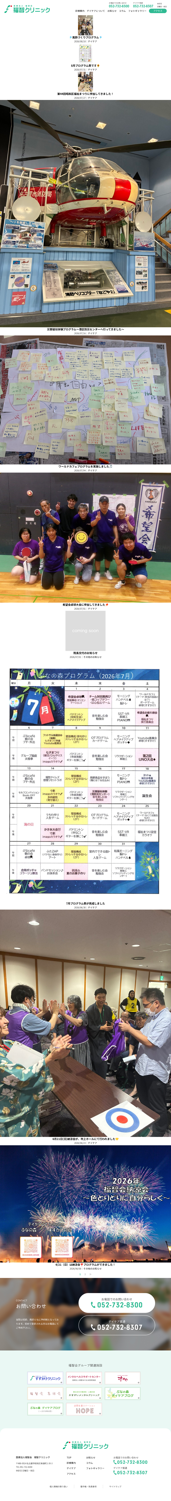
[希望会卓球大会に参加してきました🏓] (85, 600)
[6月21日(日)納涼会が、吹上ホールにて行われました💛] (85, 1134)
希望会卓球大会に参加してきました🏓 (85, 605)
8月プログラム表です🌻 (85, 65)
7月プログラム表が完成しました (85, 903)
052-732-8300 (119, 6)
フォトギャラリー (137, 10)
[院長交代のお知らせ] (85, 648)
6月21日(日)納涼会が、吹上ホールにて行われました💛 (86, 1139)
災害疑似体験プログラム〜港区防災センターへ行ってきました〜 (85, 329)
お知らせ (111, 10)
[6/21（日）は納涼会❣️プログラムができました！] (85, 1260)
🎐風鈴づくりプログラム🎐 (85, 37)
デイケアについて (96, 10)
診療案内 (79, 10)
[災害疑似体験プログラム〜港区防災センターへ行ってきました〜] (85, 325)
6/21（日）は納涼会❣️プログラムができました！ (85, 1264)
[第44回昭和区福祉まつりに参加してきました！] (85, 89)
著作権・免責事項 (88, 1486)
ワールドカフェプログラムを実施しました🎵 (85, 466)
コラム (122, 10)
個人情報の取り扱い (59, 1486)
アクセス (157, 10)
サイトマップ (115, 1486)
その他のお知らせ (92, 657)
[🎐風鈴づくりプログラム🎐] (85, 33)
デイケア (92, 41)
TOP (69, 1457)
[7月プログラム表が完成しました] (85, 899)
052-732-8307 (143, 6)
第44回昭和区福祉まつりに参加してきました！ (85, 94)
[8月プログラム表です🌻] (85, 61)
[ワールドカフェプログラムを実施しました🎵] (85, 462)
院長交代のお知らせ (85, 653)
